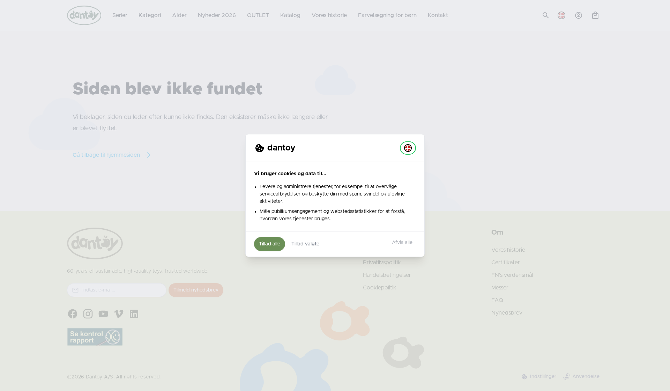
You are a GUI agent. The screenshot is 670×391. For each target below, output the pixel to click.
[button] (408, 148)
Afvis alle (402, 242)
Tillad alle (269, 244)
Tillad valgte (305, 244)
